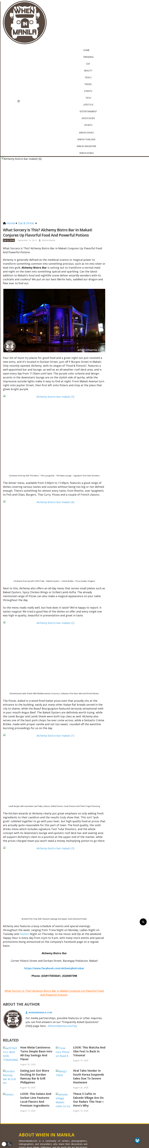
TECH (88, 97)
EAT (88, 63)
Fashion (24, 934)
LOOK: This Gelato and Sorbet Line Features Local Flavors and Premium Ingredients (35, 1099)
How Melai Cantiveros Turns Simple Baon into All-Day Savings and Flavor (36, 1053)
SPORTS (88, 125)
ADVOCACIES (88, 118)
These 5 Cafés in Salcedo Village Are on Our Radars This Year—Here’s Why (88, 1099)
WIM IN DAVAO (86, 132)
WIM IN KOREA (86, 153)
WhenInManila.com (40, 1012)
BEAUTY (88, 70)
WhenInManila (48, 240)
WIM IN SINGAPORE (86, 146)
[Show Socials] (137, 1140)
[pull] (20, 101)
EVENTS (88, 91)
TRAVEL (88, 84)
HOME (86, 50)
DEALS (88, 77)
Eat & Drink (8, 240)
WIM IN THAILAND (86, 139)
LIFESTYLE (88, 104)
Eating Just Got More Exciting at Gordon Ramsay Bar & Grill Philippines (34, 1076)
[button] (6, 1144)
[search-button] (143, 921)
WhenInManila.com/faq (62, 1026)
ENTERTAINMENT (88, 111)
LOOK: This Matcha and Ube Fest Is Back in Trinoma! (89, 1051)
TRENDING (88, 57)
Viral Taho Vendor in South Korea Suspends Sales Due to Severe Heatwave (88, 1076)
